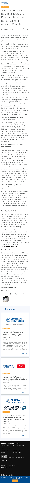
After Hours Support (6, 467)
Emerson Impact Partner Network (9, 465)
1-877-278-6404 (17, 450)
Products (3, 463)
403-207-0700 (7, 448)
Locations (17, 463)
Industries (10, 463)
